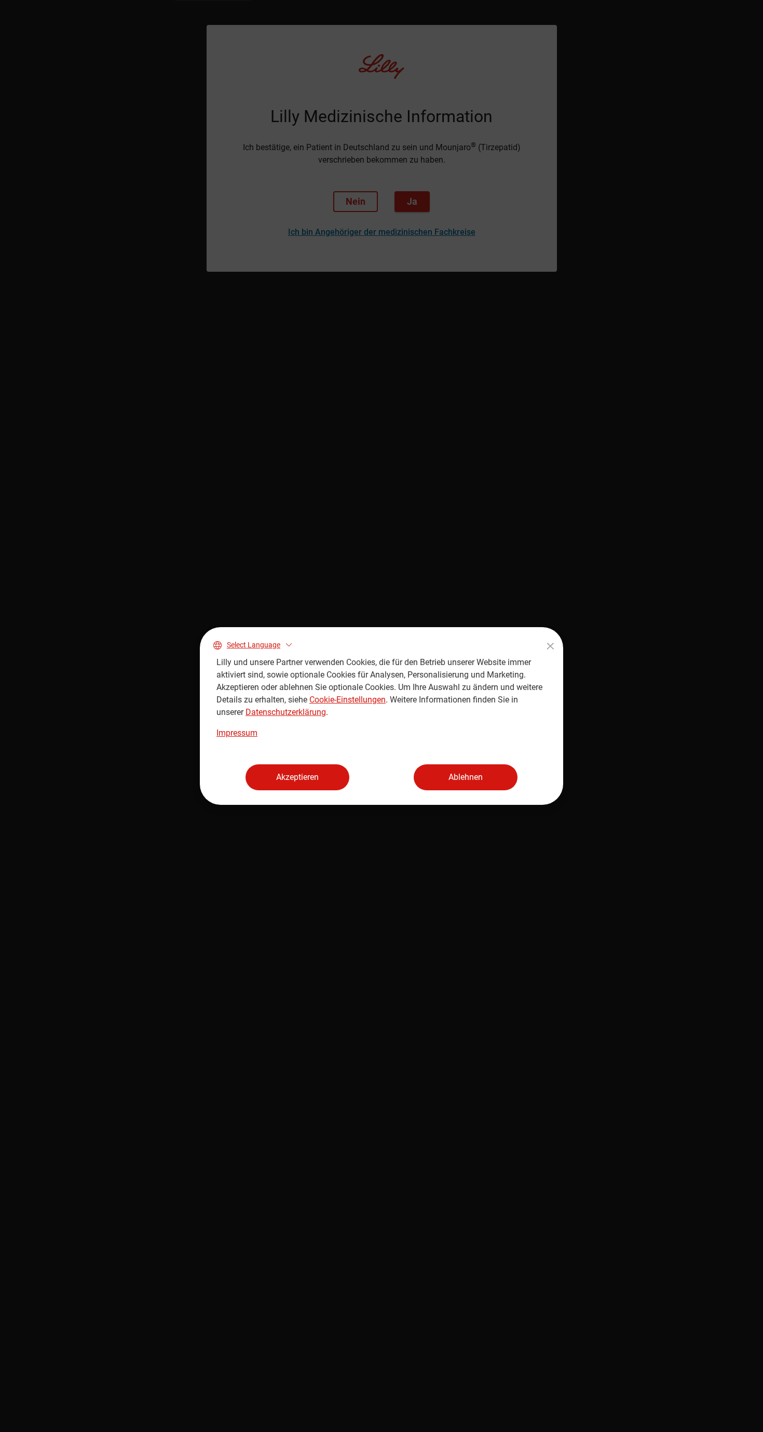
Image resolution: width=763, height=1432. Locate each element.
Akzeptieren (297, 777)
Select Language (253, 645)
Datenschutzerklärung (286, 712)
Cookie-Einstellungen (347, 700)
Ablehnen (465, 777)
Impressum (236, 733)
